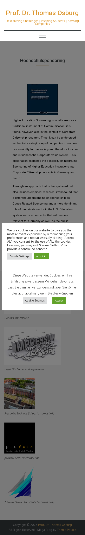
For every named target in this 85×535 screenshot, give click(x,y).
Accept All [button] (41, 256)
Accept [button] (59, 300)
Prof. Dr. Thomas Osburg (42, 13)
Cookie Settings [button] (19, 256)
